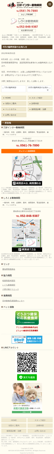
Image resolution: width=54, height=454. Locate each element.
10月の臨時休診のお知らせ (38, 88)
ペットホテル (10, 109)
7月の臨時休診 (10, 87)
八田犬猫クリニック (10, 289)
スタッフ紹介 (36, 98)
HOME (8, 98)
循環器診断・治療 (38, 109)
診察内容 (35, 103)
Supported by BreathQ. (27, 453)
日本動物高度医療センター (13, 301)
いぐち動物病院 (8, 285)
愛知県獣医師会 (8, 269)
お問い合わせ (10, 115)
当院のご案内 (10, 103)
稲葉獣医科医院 (8, 281)
